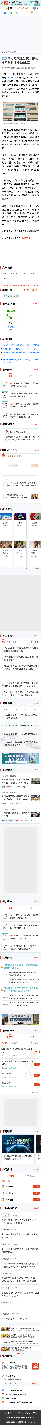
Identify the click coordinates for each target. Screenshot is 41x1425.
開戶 (37, 1052)
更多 (36, 642)
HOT (11, 383)
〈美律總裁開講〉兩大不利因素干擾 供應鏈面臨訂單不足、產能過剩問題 (17, 496)
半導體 (10, 1199)
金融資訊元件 (20, 1417)
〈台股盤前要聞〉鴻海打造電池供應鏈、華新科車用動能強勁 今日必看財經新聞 (21, 484)
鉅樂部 (27, 1413)
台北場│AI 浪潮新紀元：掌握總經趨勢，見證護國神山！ (24, 384)
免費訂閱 (35, 1384)
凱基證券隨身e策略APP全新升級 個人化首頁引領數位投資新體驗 (6, 524)
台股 (5, 52)
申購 (37, 1064)
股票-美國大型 (14, 1055)
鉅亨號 (20, 1413)
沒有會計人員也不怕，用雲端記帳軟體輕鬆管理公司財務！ (20, 551)
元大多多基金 (6, 1073)
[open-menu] (2, 8)
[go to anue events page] (30, 8)
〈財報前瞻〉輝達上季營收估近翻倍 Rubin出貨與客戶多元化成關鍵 (20, 524)
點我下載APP (28, 238)
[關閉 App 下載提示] (2, 3)
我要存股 (34, 290)
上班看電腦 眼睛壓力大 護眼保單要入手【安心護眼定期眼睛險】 (34, 551)
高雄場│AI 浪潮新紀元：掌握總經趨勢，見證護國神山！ (24, 405)
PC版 (5, 1413)
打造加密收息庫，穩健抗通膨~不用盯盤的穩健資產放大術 (24, 395)
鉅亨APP (13, 1413)
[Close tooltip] (34, 18)
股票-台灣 (12, 1068)
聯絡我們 (31, 1417)
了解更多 (34, 303)
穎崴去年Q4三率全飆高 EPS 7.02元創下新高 (20, 348)
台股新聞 (13, 52)
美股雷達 (13, 776)
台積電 (10, 1193)
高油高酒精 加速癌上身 (6, 551)
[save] (29, 13)
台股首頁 (26, 290)
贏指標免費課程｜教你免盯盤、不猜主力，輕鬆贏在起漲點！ (24, 415)
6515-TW (13, 77)
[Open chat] (36, 13)
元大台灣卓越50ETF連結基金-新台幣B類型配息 (17, 1062)
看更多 (36, 369)
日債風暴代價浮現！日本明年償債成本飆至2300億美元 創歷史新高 (34, 524)
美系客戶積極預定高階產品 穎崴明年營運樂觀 (21, 344)
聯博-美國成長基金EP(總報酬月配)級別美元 (16, 1050)
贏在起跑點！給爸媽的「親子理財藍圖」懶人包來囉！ (21, 285)
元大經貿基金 (6, 1083)
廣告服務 (10, 1417)
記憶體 (10, 1186)
